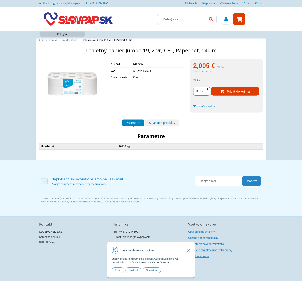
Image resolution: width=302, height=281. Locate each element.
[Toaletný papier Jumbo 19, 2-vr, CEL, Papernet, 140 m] (72, 85)
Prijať (118, 270)
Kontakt (259, 3)
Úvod (46, 3)
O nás (247, 3)
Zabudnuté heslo (198, 256)
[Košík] (240, 19)
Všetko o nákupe (229, 3)
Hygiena (53, 40)
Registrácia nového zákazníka (206, 244)
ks (201, 91)
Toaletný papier (69, 40)
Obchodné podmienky (201, 231)
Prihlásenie (191, 3)
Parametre (133, 123)
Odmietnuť (152, 270)
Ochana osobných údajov (203, 238)
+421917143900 (99, 3)
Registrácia (208, 3)
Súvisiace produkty (162, 123)
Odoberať (251, 181)
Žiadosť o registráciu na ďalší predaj (210, 250)
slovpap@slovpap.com (69, 3)
